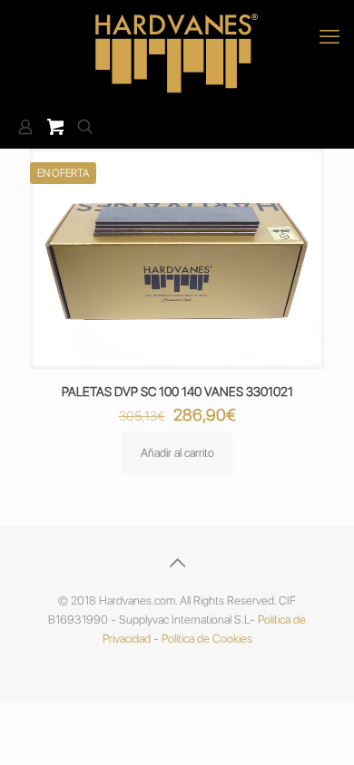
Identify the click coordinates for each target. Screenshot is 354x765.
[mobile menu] (329, 36)
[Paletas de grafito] (177, 53)
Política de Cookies (207, 638)
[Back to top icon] (177, 563)
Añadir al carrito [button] (177, 453)
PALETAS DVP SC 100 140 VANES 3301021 (177, 391)
